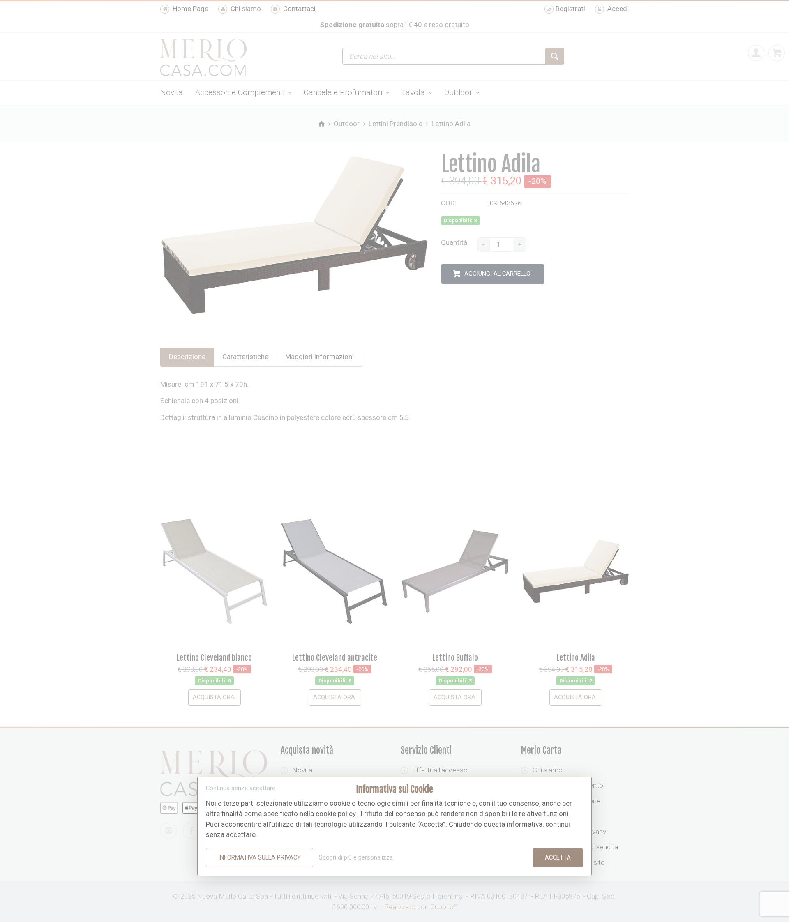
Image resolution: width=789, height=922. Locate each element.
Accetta (558, 857)
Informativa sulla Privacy (259, 857)
